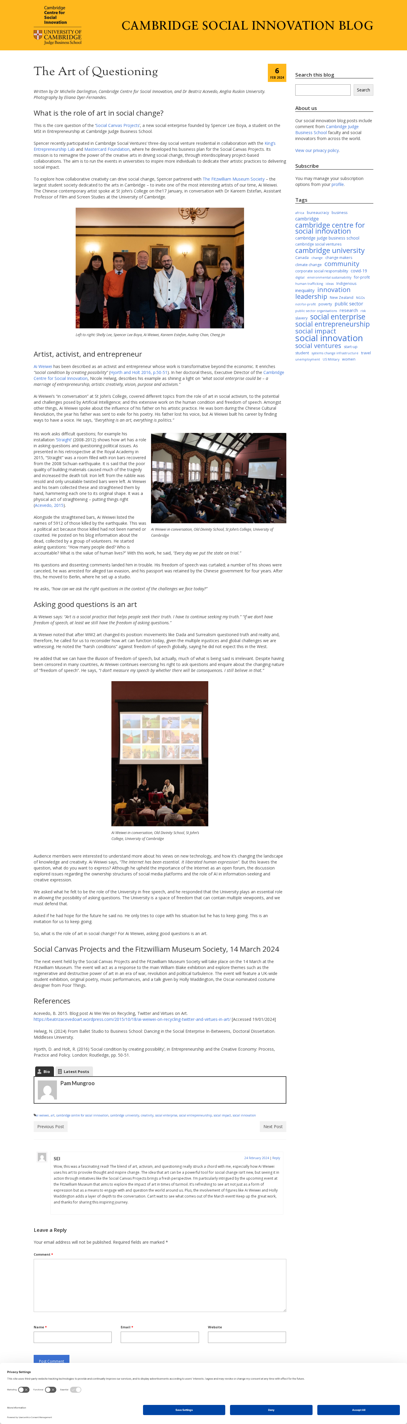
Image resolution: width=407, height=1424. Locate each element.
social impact (222, 1115)
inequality (305, 290)
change (317, 258)
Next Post (273, 1126)
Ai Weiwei (43, 366)
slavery (301, 318)
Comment (43, 1254)
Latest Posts (76, 1071)
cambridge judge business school (327, 238)
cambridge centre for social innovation (82, 1115)
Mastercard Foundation (107, 149)
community (341, 264)
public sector (349, 304)
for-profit (362, 277)
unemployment (307, 359)
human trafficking (309, 284)
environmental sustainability (329, 277)
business (339, 212)
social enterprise (166, 1115)
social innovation (244, 1115)
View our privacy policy (317, 150)
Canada (302, 257)
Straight (63, 439)
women (348, 359)
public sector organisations (316, 311)
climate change (308, 264)
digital (300, 277)
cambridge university (124, 1115)
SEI (57, 1158)
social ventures (318, 346)
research (349, 310)
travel (366, 352)
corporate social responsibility (321, 271)
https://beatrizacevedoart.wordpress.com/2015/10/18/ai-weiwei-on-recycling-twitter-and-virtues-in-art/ (132, 1019)
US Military (331, 359)
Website (215, 1327)
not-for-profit (305, 304)
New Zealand (341, 297)
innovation (334, 290)
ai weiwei (42, 1115)
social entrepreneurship (195, 1115)
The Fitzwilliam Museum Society (234, 179)
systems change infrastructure (335, 353)
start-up (351, 346)
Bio (47, 1071)
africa (299, 213)
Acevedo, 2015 (49, 505)
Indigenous (346, 283)
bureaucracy (318, 212)
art (53, 1115)
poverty (325, 304)
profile (338, 184)
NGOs (360, 298)
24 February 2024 (256, 1158)
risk (363, 311)
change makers (338, 257)
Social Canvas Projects (117, 125)
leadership (311, 296)
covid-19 (359, 271)
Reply (276, 1158)
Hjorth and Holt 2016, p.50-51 (138, 372)
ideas (330, 284)
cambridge (307, 219)
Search (363, 90)
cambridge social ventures (318, 244)
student (302, 352)
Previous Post (50, 1126)
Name (40, 1327)
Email (127, 1327)
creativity (147, 1115)
